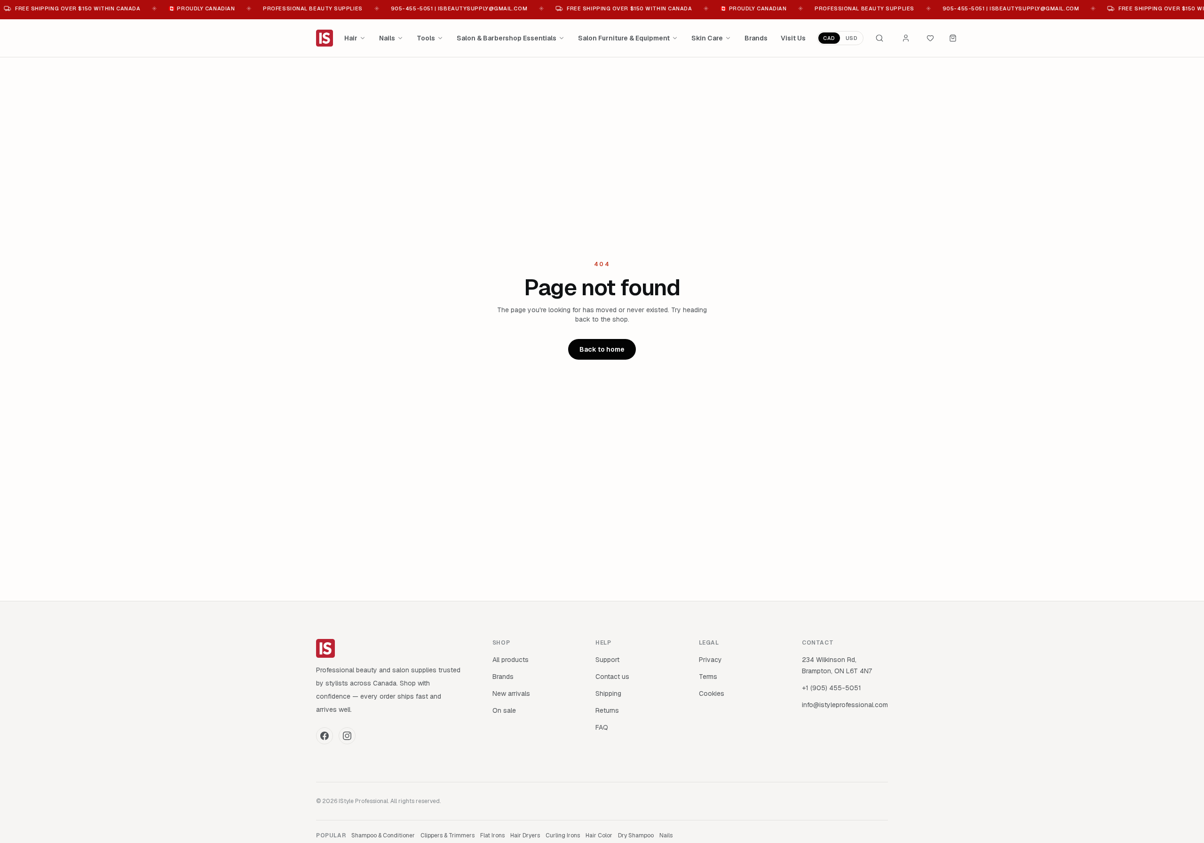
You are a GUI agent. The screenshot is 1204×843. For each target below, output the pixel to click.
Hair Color (599, 835)
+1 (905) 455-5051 (831, 688)
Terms (708, 676)
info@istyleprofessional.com (845, 705)
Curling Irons (563, 835)
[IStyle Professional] (324, 38)
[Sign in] (905, 38)
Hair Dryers (525, 835)
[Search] (879, 38)
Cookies (711, 693)
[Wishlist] (930, 38)
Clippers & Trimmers (447, 835)
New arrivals (511, 693)
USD (852, 38)
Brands (756, 38)
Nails (387, 38)
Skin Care (707, 38)
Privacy (710, 659)
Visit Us (793, 38)
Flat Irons (492, 835)
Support (607, 659)
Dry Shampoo (636, 835)
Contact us (612, 676)
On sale (504, 710)
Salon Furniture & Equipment (624, 38)
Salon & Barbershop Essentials (506, 38)
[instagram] (347, 735)
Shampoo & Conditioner (383, 835)
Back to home (602, 349)
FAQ (601, 727)
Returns (607, 710)
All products (510, 659)
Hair (350, 38)
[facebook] (324, 735)
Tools (426, 38)
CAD (829, 38)
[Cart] (952, 38)
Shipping (608, 693)
